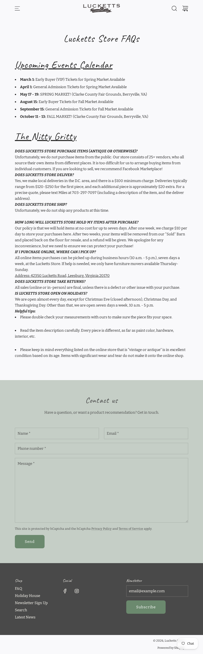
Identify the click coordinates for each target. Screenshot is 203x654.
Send (30, 541)
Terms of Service (131, 529)
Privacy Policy (101, 529)
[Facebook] (65, 591)
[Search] (174, 8)
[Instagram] (76, 591)
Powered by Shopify (170, 648)
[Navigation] (17, 8)
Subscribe (146, 607)
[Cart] (185, 8)
